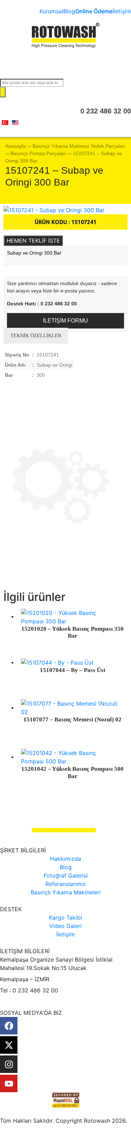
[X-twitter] (8, 1045)
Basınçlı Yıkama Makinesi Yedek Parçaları (78, 146)
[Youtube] (8, 1083)
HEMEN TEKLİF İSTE (33, 240)
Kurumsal (51, 11)
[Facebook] (8, 1025)
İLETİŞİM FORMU (65, 321)
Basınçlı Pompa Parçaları (38, 153)
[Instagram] (8, 1064)
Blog (69, 11)
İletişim (121, 11)
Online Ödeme (93, 11)
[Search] (3, 92)
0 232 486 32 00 (105, 111)
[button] (65, 62)
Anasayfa (15, 146)
